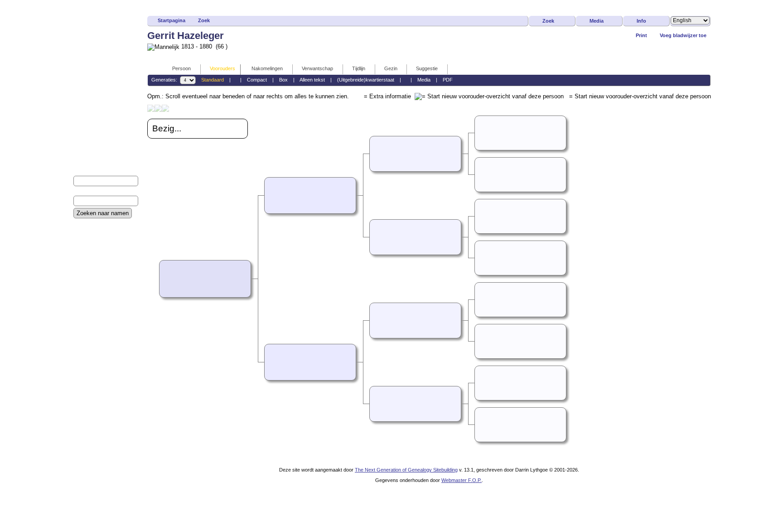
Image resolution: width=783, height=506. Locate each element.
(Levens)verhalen (95, 271)
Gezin (390, 68)
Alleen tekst (312, 79)
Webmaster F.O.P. (461, 480)
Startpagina (171, 20)
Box (283, 79)
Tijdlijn (358, 68)
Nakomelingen (267, 68)
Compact (257, 79)
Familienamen (91, 240)
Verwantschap (317, 68)
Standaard (212, 79)
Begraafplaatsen (94, 294)
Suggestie (427, 68)
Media (597, 21)
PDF (448, 79)
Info (641, 21)
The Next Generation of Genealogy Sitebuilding (406, 469)
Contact (83, 232)
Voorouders (222, 68)
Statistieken (88, 317)
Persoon (181, 68)
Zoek (204, 20)
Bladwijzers (87, 256)
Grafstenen (87, 302)
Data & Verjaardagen (100, 309)
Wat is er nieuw (92, 248)
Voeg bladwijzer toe (683, 35)
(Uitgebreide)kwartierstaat (365, 79)
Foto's (80, 263)
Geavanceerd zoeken (100, 225)
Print (641, 35)
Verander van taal (95, 325)
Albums (82, 286)
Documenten (89, 279)
